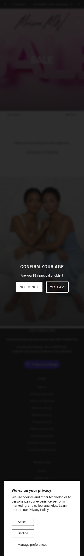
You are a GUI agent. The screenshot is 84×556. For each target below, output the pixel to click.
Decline (23, 533)
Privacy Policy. (39, 510)
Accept (23, 522)
